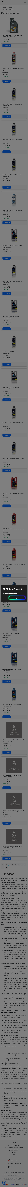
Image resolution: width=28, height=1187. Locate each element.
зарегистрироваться (17, 598)
